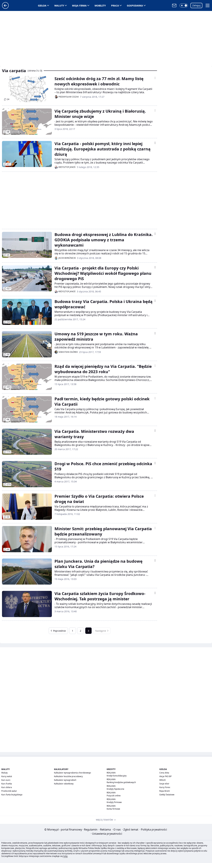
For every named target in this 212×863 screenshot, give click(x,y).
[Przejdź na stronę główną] (5, 8)
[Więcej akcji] (155, 78)
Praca (115, 5)
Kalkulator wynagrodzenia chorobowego (72, 772)
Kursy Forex (164, 787)
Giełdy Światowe (166, 794)
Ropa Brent (164, 791)
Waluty (59, 5)
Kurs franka (6, 783)
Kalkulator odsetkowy (64, 783)
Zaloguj (196, 5)
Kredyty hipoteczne (115, 789)
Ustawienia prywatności (106, 833)
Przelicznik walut (9, 791)
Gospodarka (135, 5)
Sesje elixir (164, 783)
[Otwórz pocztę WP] (174, 5)
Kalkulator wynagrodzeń (65, 780)
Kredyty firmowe (114, 802)
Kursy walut (6, 776)
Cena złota (164, 772)
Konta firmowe (113, 808)
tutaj (65, 856)
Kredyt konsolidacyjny (117, 775)
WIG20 (162, 780)
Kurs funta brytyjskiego (11, 794)
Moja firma (79, 5)
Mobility (100, 5)
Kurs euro (5, 780)
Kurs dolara (6, 787)
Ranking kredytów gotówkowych (121, 782)
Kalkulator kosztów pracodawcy (68, 776)
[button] (184, 5)
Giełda (42, 5)
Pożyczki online (114, 795)
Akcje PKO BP (165, 776)
